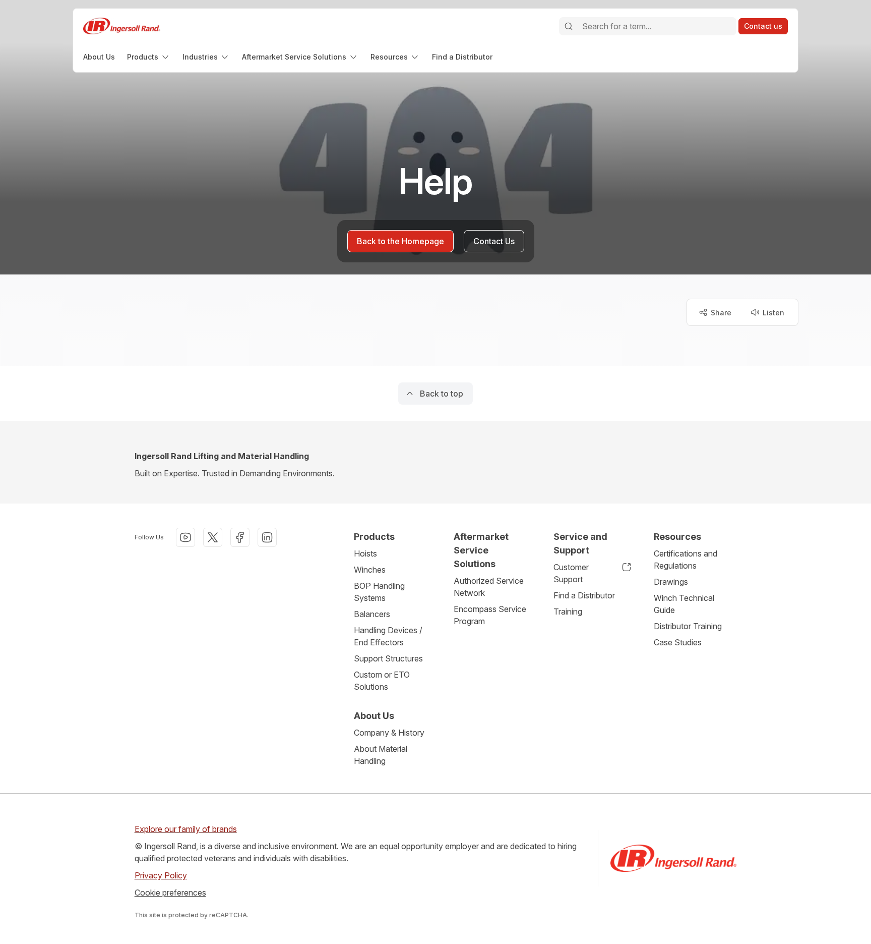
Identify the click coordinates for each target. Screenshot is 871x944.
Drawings (671, 582)
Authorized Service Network (489, 587)
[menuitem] (99, 56)
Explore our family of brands (186, 829)
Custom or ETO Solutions (382, 681)
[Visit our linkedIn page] (267, 537)
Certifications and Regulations (685, 559)
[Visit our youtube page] (185, 537)
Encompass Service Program (490, 615)
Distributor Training (688, 626)
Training (567, 611)
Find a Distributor (584, 595)
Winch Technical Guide (684, 604)
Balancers (372, 614)
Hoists (365, 553)
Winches (370, 570)
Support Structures (388, 658)
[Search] (568, 26)
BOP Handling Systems (379, 592)
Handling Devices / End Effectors (388, 636)
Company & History (389, 733)
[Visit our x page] (212, 537)
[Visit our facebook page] (240, 537)
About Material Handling (380, 755)
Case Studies (678, 642)
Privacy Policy (161, 875)
